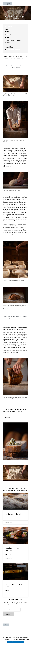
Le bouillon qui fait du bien (14, 585)
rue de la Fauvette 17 (9, 40)
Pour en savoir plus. (24, 639)
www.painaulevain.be (9, 47)
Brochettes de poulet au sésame (15, 549)
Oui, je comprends (15, 642)
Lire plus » (8, 518)
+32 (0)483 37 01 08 (9, 46)
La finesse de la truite (13, 514)
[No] (29, 639)
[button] (27, 3)
